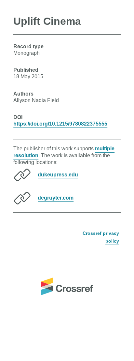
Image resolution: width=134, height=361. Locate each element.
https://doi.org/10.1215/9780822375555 (60, 124)
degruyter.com (56, 197)
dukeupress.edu (58, 174)
